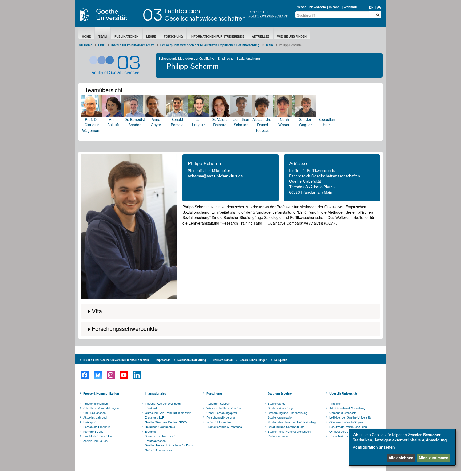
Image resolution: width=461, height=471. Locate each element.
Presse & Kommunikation (101, 393)
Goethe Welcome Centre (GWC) (166, 422)
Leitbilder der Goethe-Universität (350, 417)
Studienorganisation (280, 417)
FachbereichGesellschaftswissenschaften (205, 14)
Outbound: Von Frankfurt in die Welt (168, 413)
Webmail (350, 7)
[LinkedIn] (137, 375)
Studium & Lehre (280, 393)
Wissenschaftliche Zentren (223, 408)
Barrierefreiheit (223, 360)
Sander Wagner (305, 122)
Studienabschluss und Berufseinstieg (292, 422)
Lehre (151, 36)
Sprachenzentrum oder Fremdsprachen (160, 438)
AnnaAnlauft (113, 122)
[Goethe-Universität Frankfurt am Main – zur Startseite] (110, 14)
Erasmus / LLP (154, 417)
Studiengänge (276, 403)
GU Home (85, 45)
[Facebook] (84, 375)
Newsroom (317, 7)
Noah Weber (283, 122)
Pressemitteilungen (95, 403)
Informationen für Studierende (217, 36)
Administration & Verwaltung (347, 408)
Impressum (163, 360)
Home (86, 36)
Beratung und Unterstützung (286, 426)
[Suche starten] (377, 14)
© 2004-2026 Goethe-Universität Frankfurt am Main (116, 360)
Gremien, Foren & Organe (346, 422)
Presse (301, 7)
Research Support (218, 403)
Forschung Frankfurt (96, 426)
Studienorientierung (280, 408)
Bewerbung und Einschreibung (287, 413)
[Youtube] (124, 375)
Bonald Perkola (177, 122)
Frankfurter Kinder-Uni (97, 436)
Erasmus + (152, 431)
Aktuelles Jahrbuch (95, 417)
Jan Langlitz (198, 122)
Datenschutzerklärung (191, 360)
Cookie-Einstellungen (253, 360)
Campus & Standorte (342, 413)
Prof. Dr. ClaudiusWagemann (91, 125)
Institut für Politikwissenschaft (132, 45)
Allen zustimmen (433, 457)
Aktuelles (260, 36)
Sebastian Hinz (326, 122)
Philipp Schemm (205, 163)
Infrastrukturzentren (219, 422)
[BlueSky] (98, 375)
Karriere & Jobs (93, 431)
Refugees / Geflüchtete (160, 426)
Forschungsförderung (220, 417)
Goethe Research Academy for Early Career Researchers (169, 447)
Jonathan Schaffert (241, 122)
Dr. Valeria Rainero (220, 122)
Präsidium (335, 403)
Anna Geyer (156, 122)
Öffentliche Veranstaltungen (101, 408)
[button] (230, 311)
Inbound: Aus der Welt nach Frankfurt (163, 405)
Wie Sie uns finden (292, 36)
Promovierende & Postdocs (224, 426)
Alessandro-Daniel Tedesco (262, 125)
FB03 (101, 45)
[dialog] (402, 447)
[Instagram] (111, 375)
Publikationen (126, 36)
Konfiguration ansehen (374, 447)
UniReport (89, 422)
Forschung (173, 36)
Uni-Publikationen (94, 413)
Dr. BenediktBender (134, 122)
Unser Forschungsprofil (221, 413)
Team (102, 36)
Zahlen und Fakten (95, 440)
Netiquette (280, 360)
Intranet (335, 7)
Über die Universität (343, 393)
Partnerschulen (278, 436)
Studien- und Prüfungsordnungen (289, 431)
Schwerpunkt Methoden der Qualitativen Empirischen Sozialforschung (210, 45)
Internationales (155, 393)
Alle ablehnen (401, 457)
